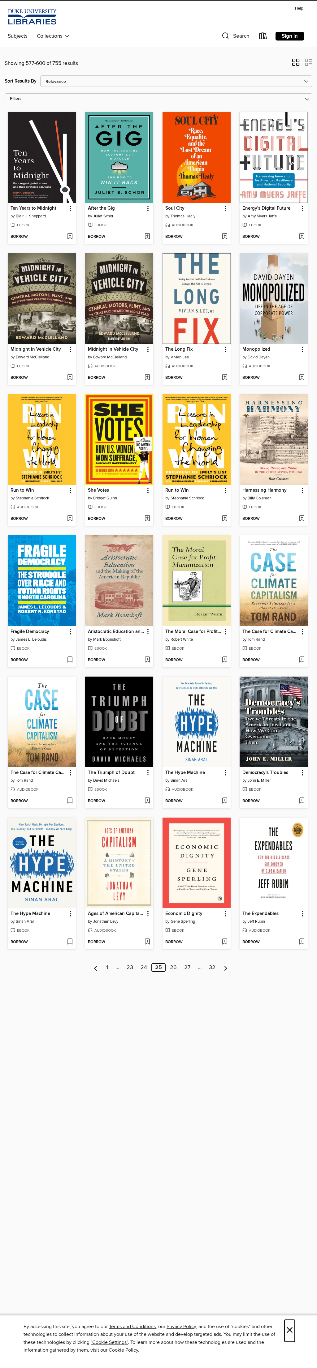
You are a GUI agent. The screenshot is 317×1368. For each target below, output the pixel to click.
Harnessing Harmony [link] (264, 490)
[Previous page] (96, 967)
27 (187, 967)
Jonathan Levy (105, 921)
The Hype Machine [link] (185, 773)
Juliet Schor (103, 216)
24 (144, 967)
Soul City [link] (175, 208)
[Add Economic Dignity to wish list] (224, 942)
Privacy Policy (181, 1326)
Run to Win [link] (22, 490)
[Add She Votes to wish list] (147, 519)
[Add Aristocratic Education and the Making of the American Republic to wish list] (147, 660)
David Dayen (259, 357)
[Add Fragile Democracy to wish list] (70, 660)
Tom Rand (256, 639)
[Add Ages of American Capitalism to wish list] (147, 942)
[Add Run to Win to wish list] (70, 519)
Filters (16, 98)
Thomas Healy (183, 216)
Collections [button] (51, 36)
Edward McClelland (32, 357)
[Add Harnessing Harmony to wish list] (302, 519)
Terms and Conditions (132, 1326)
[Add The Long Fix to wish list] (224, 378)
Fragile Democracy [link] (30, 632)
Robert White (182, 639)
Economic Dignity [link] (183, 914)
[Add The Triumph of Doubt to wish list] (147, 801)
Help (299, 8)
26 (173, 967)
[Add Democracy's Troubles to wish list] (302, 801)
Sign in (290, 36)
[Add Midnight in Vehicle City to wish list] (70, 378)
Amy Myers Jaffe (262, 216)
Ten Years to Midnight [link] (33, 208)
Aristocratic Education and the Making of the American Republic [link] (116, 632)
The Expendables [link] (260, 914)
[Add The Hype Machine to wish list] (224, 801)
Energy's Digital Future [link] (266, 208)
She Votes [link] (98, 490)
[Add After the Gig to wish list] (147, 237)
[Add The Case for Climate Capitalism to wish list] (302, 660)
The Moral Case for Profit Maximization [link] (193, 632)
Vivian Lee (180, 357)
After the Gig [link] (101, 208)
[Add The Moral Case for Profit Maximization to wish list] (224, 660)
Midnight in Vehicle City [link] (36, 349)
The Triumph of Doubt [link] (111, 773)
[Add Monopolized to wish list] (302, 378)
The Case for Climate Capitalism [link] (270, 632)
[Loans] (263, 37)
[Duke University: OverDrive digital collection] (32, 17)
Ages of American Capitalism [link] (116, 914)
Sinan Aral (180, 780)
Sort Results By (21, 81)
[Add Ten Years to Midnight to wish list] (70, 237)
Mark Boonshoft (107, 639)
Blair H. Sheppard (31, 216)
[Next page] (226, 967)
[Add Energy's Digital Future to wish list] (302, 237)
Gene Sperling (183, 921)
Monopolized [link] (256, 349)
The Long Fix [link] (179, 349)
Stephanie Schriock (32, 498)
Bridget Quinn (105, 498)
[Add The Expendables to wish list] (302, 942)
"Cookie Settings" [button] (109, 1342)
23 (130, 967)
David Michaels (106, 780)
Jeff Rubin (256, 921)
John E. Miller (259, 780)
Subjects (18, 36)
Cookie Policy (123, 1350)
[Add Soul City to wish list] (224, 237)
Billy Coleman (259, 498)
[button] (235, 37)
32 (212, 967)
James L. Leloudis (31, 639)
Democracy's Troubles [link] (265, 773)
